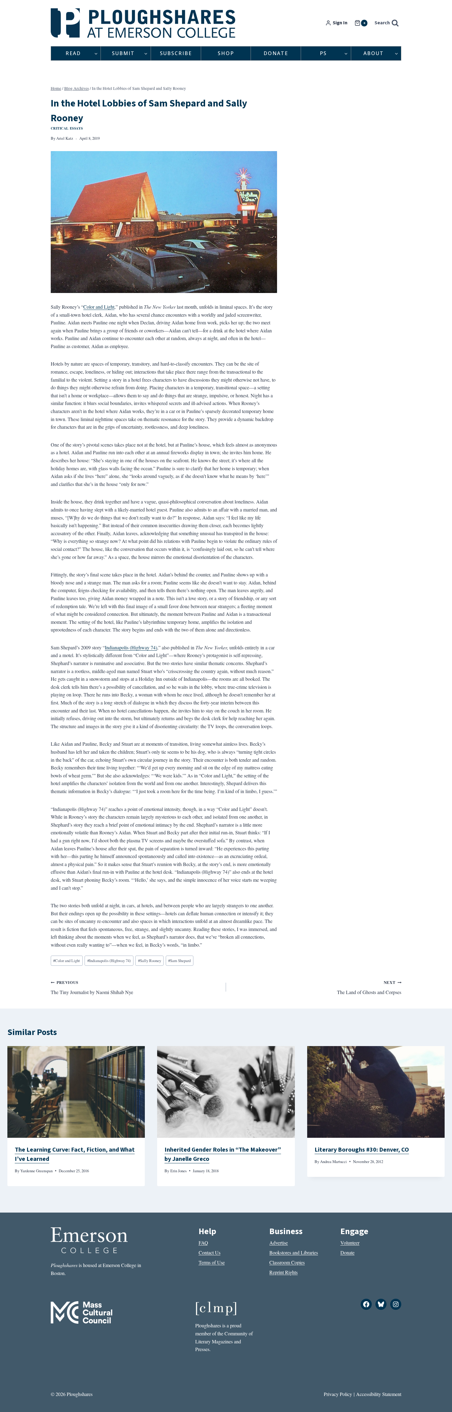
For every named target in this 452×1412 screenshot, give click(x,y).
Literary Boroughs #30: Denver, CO (362, 1149)
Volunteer (349, 1242)
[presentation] (76, 1092)
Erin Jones (178, 1170)
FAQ (203, 1242)
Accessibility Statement (378, 1394)
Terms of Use (212, 1262)
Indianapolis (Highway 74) (131, 647)
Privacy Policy (338, 1394)
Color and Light (98, 306)
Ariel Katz (64, 138)
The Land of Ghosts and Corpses (369, 988)
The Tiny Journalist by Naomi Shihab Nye (92, 988)
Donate (276, 53)
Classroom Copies (287, 1262)
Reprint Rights (283, 1272)
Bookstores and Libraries (293, 1252)
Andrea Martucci (333, 1161)
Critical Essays (67, 128)
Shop (226, 53)
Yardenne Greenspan (36, 1170)
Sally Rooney (149, 960)
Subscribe (176, 53)
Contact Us (209, 1252)
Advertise (278, 1242)
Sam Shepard (179, 960)
